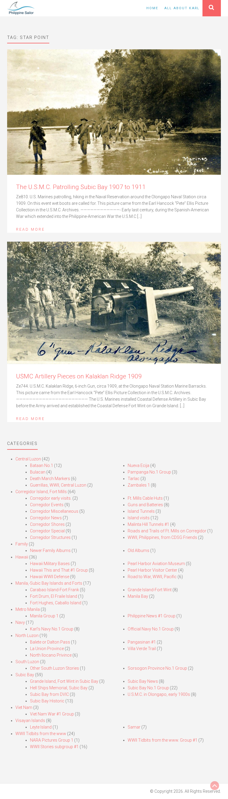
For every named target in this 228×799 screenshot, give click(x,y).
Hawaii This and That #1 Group (59, 570)
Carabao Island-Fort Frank (54, 589)
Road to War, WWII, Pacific (152, 576)
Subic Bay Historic (47, 701)
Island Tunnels (141, 511)
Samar (134, 727)
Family (21, 544)
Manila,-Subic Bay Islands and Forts (48, 583)
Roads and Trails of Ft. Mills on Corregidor (167, 531)
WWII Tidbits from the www (40, 733)
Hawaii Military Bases (50, 563)
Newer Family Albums (50, 550)
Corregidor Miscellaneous (54, 511)
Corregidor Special (47, 531)
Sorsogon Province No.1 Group (157, 668)
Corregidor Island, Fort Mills (41, 491)
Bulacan (37, 472)
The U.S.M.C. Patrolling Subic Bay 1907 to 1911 (81, 187)
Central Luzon (28, 459)
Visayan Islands (30, 720)
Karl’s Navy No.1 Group (51, 629)
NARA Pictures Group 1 (51, 740)
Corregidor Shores (47, 524)
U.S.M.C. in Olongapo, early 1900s (159, 694)
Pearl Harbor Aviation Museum (156, 563)
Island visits (139, 517)
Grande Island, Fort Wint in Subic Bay (64, 681)
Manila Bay (138, 596)
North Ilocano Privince (51, 655)
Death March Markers (50, 478)
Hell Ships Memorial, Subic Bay (59, 687)
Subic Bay (24, 674)
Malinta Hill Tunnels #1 (148, 524)
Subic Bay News (143, 681)
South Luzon (27, 661)
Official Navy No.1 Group (151, 629)
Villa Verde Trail (142, 648)
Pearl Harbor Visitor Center (152, 570)
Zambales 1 (139, 485)
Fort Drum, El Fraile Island (53, 596)
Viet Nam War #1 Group (52, 714)
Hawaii (21, 557)
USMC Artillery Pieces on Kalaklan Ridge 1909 (79, 376)
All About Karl (182, 8)
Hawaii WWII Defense (49, 576)
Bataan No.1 (41, 465)
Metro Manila (27, 609)
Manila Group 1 (44, 616)
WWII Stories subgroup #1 (54, 746)
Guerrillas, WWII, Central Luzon (58, 485)
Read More (30, 229)
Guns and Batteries (145, 504)
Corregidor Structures (50, 537)
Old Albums (138, 550)
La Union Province (47, 648)
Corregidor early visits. (51, 498)
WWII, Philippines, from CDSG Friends (162, 537)
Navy (20, 622)
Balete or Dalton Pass (50, 642)
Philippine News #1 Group (151, 616)
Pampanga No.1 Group (149, 472)
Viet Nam (23, 707)
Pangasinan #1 (142, 642)
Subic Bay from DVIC (49, 694)
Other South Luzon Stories (54, 668)
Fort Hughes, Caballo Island (55, 602)
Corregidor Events (47, 504)
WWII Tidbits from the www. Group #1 (162, 740)
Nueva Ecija (138, 465)
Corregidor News (46, 517)
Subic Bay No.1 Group (148, 687)
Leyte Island (41, 727)
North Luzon (27, 635)
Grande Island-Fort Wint (150, 589)
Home (152, 8)
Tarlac (134, 478)
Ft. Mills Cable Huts (145, 498)
